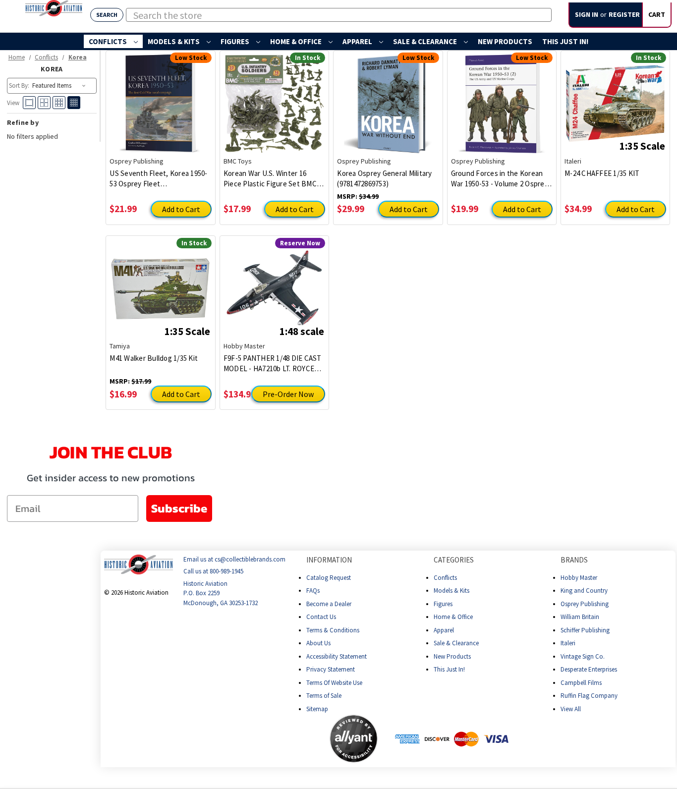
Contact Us (321, 617)
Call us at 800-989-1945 (213, 571)
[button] (290, 739)
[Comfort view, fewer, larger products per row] (29, 102)
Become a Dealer (328, 604)
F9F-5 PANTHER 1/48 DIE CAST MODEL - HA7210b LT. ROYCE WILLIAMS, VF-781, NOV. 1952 (273, 363)
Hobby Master (579, 577)
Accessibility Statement (336, 656)
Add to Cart (181, 209)
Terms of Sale (323, 695)
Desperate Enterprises (589, 669)
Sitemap (317, 709)
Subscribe (179, 508)
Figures (236, 41)
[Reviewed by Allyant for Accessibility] (354, 739)
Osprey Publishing (585, 604)
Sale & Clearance (425, 41)
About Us (318, 643)
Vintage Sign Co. (583, 656)
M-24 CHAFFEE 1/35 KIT (601, 173)
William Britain (580, 617)
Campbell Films (581, 682)
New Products (505, 41)
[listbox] (59, 85)
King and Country (584, 590)
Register (624, 14)
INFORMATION (329, 559)
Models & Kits (174, 41)
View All (571, 709)
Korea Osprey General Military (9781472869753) (384, 178)
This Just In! (565, 41)
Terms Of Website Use (334, 682)
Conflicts (108, 41)
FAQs (313, 590)
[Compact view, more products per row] (59, 102)
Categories (454, 559)
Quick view (133, 92)
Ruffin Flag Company (589, 695)
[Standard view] (44, 102)
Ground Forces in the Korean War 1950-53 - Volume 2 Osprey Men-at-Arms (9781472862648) (499, 179)
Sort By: (19, 85)
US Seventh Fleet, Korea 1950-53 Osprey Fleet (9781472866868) (158, 179)
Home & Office (296, 41)
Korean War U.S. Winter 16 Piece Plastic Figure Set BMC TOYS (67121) (270, 179)
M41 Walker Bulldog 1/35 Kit (154, 358)
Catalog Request (328, 577)
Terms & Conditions (332, 630)
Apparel (358, 41)
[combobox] (339, 15)
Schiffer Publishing (585, 630)
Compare (185, 89)
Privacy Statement (330, 669)
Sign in (586, 14)
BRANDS (574, 559)
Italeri (568, 643)
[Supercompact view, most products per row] (73, 102)
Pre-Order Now (288, 394)
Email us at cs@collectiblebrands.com (234, 559)
